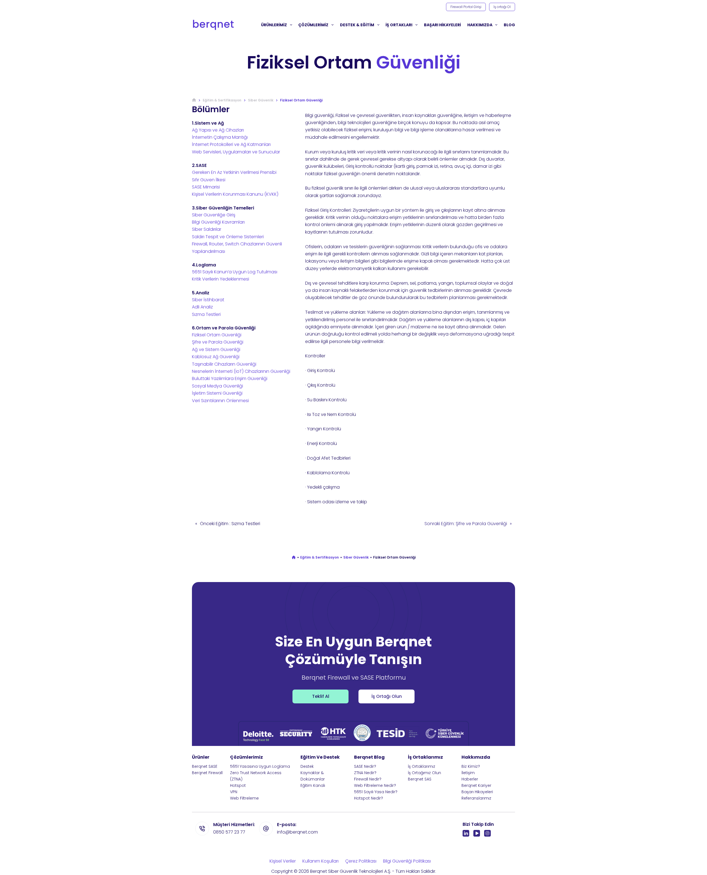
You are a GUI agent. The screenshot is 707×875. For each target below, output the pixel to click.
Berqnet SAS (419, 779)
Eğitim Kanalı (312, 785)
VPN (233, 792)
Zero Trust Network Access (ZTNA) (255, 776)
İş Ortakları (399, 25)
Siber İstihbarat (208, 300)
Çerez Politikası (360, 861)
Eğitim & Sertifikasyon (319, 558)
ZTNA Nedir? (365, 773)
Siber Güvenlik (356, 558)
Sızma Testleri (206, 314)
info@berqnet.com (297, 832)
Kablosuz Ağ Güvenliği (215, 356)
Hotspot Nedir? (368, 798)
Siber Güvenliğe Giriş (213, 215)
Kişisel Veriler (283, 861)
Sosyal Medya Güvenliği (217, 386)
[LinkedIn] (466, 833)
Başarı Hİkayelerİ (442, 25)
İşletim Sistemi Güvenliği (217, 393)
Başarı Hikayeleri (477, 792)
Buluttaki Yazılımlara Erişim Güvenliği (229, 378)
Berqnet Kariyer (476, 785)
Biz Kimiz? (470, 766)
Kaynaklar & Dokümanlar (312, 776)
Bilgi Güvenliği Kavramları (218, 222)
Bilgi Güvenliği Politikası (407, 861)
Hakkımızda (479, 25)
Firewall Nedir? (367, 779)
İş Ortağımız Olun (424, 773)
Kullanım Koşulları (320, 861)
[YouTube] (476, 833)
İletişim (468, 773)
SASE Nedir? (365, 766)
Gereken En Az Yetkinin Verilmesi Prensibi (234, 172)
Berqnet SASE (204, 766)
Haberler (469, 779)
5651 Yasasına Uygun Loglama (260, 766)
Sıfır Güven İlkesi (208, 180)
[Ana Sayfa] (194, 100)
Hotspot (238, 785)
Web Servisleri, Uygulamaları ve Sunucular (236, 152)
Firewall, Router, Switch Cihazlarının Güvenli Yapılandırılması (237, 247)
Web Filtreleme (244, 798)
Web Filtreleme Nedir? (375, 785)
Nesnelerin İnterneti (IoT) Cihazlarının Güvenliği (241, 371)
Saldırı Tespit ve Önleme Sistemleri (228, 237)
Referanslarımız (476, 798)
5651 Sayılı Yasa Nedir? (375, 792)
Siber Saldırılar (206, 229)
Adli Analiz (202, 307)
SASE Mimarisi (206, 187)
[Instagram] (487, 833)
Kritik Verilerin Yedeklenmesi (220, 279)
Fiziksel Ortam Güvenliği (216, 335)
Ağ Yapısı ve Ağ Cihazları (218, 130)
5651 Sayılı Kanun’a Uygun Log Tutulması (234, 272)
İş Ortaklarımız (421, 766)
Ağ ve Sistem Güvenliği (216, 349)
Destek (307, 766)
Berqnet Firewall (207, 773)
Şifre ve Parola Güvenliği (217, 342)
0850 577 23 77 (229, 832)
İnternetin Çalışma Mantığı (220, 137)
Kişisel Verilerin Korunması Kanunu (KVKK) (235, 194)
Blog (509, 25)
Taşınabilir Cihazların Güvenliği (224, 364)
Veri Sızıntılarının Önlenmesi (220, 400)
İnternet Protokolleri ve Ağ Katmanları (231, 144)
